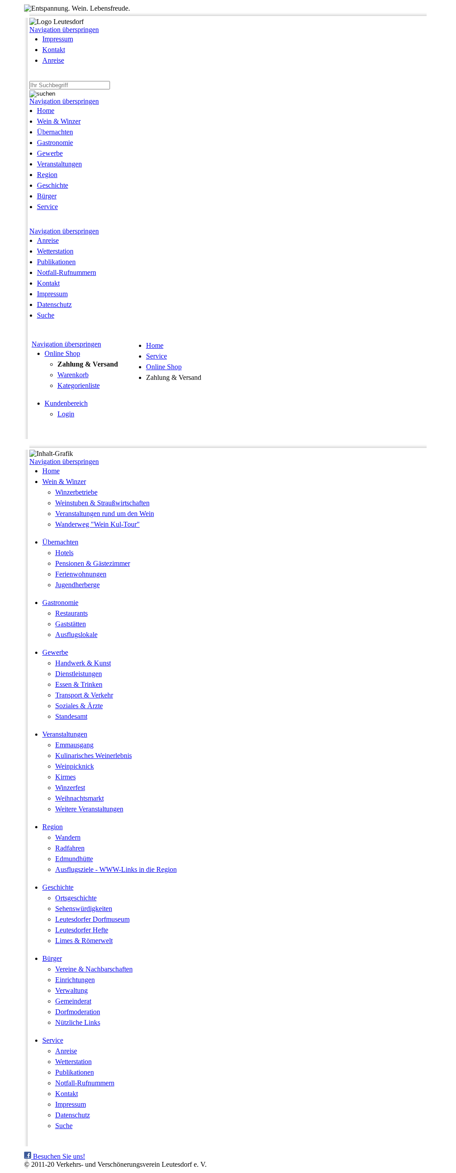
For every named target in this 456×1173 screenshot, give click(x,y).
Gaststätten (70, 624)
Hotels (64, 552)
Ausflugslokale (76, 634)
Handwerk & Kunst (83, 663)
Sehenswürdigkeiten (83, 908)
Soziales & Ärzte (79, 705)
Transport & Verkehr (84, 695)
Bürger (47, 196)
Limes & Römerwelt (84, 940)
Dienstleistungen (78, 673)
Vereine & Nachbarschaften (94, 969)
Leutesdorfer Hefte (81, 930)
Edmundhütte (74, 859)
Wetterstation (55, 251)
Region (47, 174)
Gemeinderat (73, 1001)
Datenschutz (54, 304)
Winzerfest (70, 787)
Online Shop (62, 353)
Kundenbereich (66, 403)
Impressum (57, 39)
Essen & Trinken (78, 684)
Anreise (53, 60)
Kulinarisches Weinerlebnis (93, 755)
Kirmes (65, 777)
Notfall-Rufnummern (66, 272)
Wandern (68, 837)
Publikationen (56, 262)
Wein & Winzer (59, 121)
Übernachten (55, 132)
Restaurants (71, 613)
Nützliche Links (77, 1022)
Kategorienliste (78, 385)
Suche (45, 315)
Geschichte (52, 185)
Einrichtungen (75, 980)
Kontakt (53, 49)
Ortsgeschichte (76, 898)
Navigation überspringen (64, 29)
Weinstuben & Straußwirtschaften (102, 503)
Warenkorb (73, 375)
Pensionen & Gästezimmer (92, 563)
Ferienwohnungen (80, 574)
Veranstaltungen (59, 164)
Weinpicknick (74, 766)
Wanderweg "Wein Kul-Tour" (97, 524)
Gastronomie (55, 142)
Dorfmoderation (77, 1012)
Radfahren (70, 848)
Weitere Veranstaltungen (89, 809)
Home (45, 110)
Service (47, 206)
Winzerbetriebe (76, 492)
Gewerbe (50, 153)
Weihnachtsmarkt (79, 798)
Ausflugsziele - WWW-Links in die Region (116, 869)
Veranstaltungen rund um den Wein (104, 513)
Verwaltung (71, 990)
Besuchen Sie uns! (58, 1156)
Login (65, 414)
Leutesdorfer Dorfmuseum (92, 919)
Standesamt (71, 716)
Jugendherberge (77, 585)
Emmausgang (74, 745)
